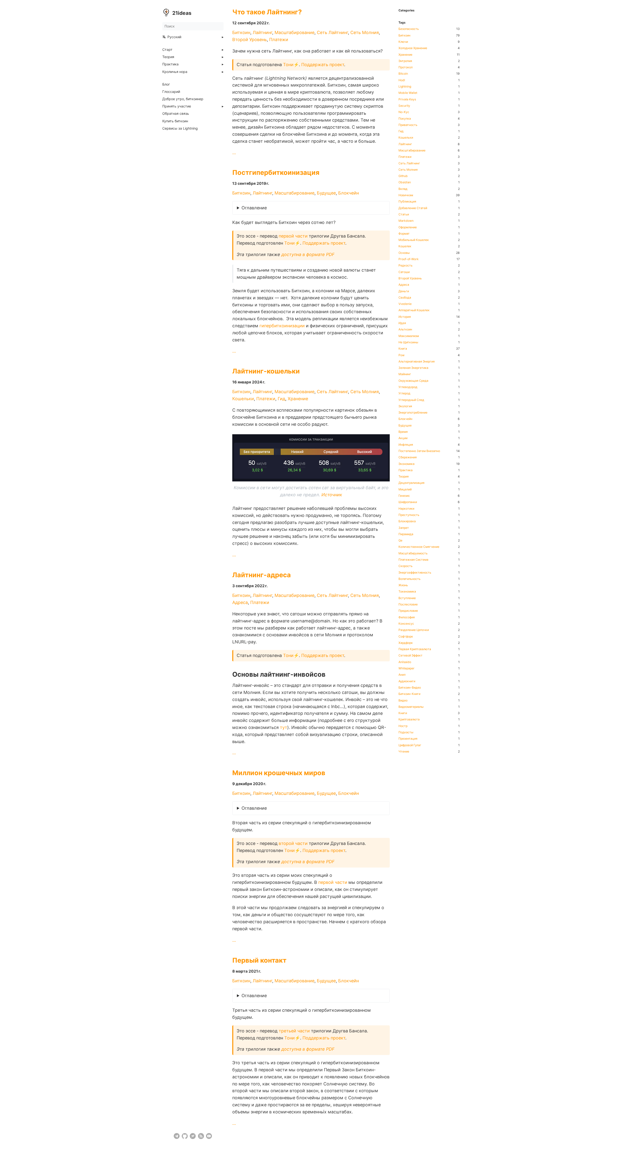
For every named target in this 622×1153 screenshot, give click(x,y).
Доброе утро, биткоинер (182, 99)
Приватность (407, 125)
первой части (293, 236)
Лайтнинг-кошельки (266, 371)
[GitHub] (185, 1136)
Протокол (405, 67)
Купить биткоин (175, 121)
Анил (402, 674)
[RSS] (201, 1136)
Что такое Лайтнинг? (267, 12)
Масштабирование (294, 32)
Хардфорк (405, 643)
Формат (404, 233)
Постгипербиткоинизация (276, 173)
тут (283, 727)
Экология (405, 406)
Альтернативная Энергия (416, 361)
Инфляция (405, 444)
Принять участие (176, 106)
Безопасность (408, 29)
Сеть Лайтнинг (332, 32)
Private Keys (407, 99)
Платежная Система (413, 559)
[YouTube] (209, 1136)
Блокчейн (348, 193)
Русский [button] (174, 37)
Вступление (407, 598)
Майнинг (404, 374)
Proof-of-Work (408, 259)
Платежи (278, 39)
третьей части (294, 1030)
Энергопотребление (412, 412)
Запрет (403, 528)
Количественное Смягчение (418, 547)
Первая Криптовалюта (414, 649)
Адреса (240, 602)
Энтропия (405, 61)
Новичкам (405, 195)
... (234, 152)
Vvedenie (405, 304)
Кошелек (404, 246)
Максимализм (408, 336)
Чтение (403, 751)
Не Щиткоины (408, 342)
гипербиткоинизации (282, 325)
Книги (402, 713)
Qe (400, 540)
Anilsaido (404, 662)
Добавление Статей (412, 208)
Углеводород (407, 387)
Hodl (401, 80)
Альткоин (405, 329)
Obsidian (404, 182)
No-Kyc (403, 112)
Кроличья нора (174, 72)
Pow (401, 355)
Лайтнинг (262, 32)
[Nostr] (193, 1136)
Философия (406, 617)
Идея (402, 323)
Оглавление (254, 208)
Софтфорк (405, 636)
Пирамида (405, 534)
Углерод (404, 393)
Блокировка (407, 521)
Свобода (404, 297)
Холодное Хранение (412, 48)
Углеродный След (411, 400)
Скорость (405, 566)
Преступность (408, 515)
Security (404, 105)
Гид (281, 398)
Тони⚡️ (291, 64)
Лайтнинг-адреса (261, 575)
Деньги (403, 291)
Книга (402, 348)
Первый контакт (259, 960)
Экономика (406, 464)
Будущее (326, 193)
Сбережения (407, 457)
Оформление (407, 227)
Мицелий (405, 489)
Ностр (402, 726)
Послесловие (408, 604)
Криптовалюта (409, 719)
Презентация (407, 738)
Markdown (406, 220)
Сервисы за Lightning (180, 128)
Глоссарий (171, 92)
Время (403, 432)
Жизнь (403, 585)
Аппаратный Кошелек (414, 310)
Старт (167, 50)
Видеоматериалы (410, 707)
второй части (293, 843)
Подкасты (405, 732)
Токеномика (407, 591)
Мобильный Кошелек (413, 240)
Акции (402, 438)
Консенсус (406, 623)
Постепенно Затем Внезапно (419, 451)
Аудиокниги (406, 681)
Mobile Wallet (407, 93)
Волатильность (409, 579)
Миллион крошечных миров (278, 773)
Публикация (407, 201)
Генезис (404, 495)
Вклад (402, 189)
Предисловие (408, 610)
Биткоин (241, 32)
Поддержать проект (322, 64)
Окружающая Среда (413, 380)
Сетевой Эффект (410, 655)
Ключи (403, 42)
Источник (331, 494)
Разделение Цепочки (413, 630)
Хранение (298, 398)
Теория (168, 57)
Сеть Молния (364, 32)
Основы (404, 253)
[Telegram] (177, 1136)
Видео (402, 700)
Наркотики (406, 508)
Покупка (404, 118)
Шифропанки (407, 502)
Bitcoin (403, 73)
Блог (166, 84)
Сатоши (404, 272)
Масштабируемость (413, 553)
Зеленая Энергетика (413, 368)
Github (403, 176)
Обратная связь (175, 113)
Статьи (403, 214)
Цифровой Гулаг (409, 745)
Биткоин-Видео (409, 687)
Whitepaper (406, 668)
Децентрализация (411, 483)
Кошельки (243, 398)
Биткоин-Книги (409, 694)
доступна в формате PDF (308, 254)
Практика (170, 64)
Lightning (404, 86)
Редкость (405, 265)
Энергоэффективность (414, 572)
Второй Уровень (249, 39)
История (404, 317)
